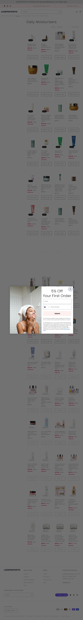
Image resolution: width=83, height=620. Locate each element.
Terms (44, 330)
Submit (57, 313)
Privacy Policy (66, 329)
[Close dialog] (70, 289)
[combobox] (46, 307)
